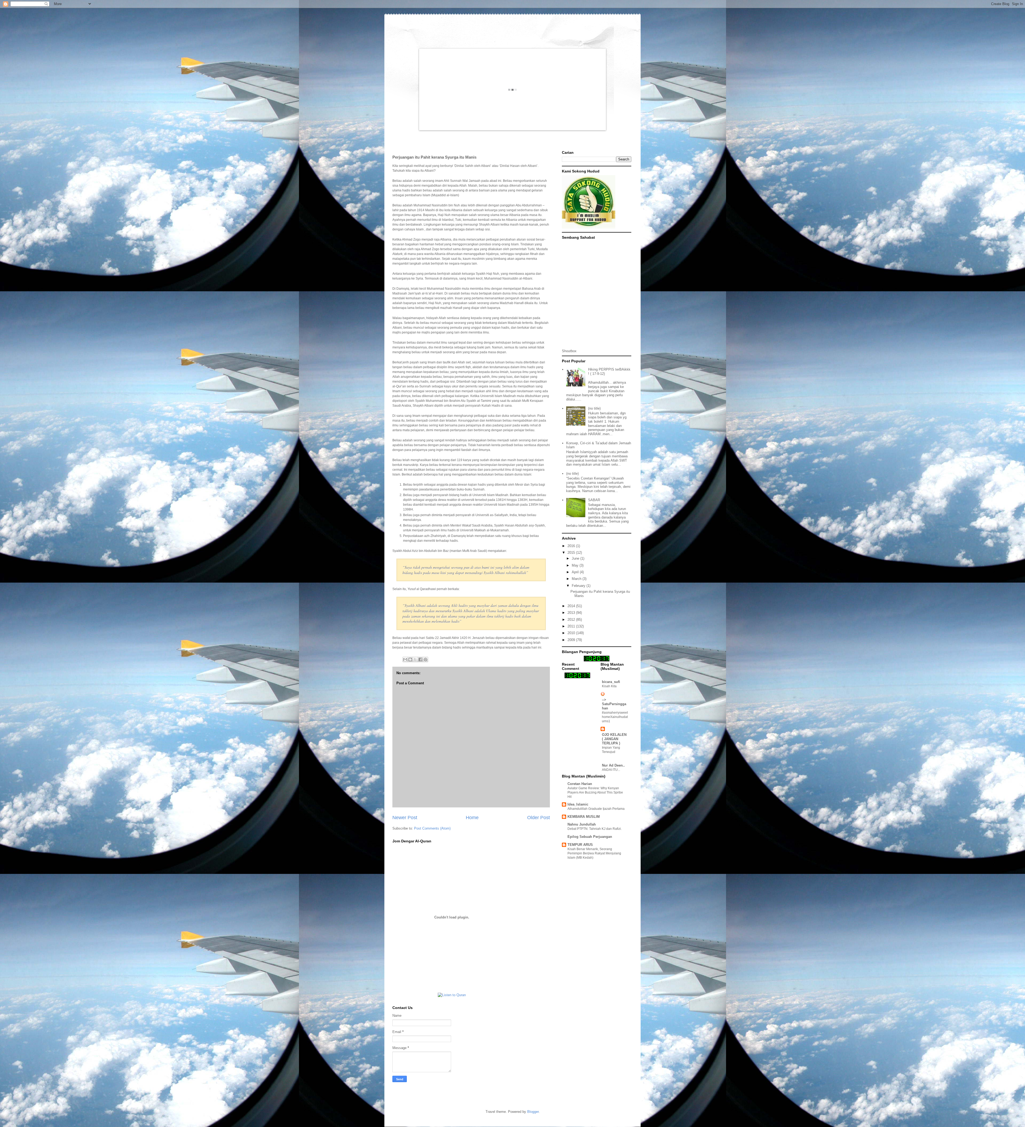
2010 (571, 633)
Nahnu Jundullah (581, 824)
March (577, 579)
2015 (571, 553)
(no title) (594, 408)
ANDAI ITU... (611, 770)
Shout (566, 351)
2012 (571, 620)
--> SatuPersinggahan (614, 704)
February (579, 586)
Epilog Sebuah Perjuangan (589, 837)
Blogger (533, 1112)
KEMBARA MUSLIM (583, 817)
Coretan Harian (579, 784)
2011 (571, 626)
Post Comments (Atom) (432, 828)
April (576, 572)
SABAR (594, 500)
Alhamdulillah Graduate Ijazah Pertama (596, 809)
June (576, 558)
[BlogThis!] (410, 659)
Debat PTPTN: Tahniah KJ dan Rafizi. (594, 829)
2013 (571, 613)
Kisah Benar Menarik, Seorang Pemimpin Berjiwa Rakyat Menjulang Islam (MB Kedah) (594, 853)
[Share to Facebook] (420, 659)
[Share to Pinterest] (425, 659)
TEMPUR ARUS (580, 845)
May (575, 565)
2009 (571, 640)
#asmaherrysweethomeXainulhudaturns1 (615, 717)
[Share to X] (415, 659)
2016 (571, 546)
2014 (571, 606)
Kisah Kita (609, 686)
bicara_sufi (611, 682)
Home (472, 817)
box (574, 351)
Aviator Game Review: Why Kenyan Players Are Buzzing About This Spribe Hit (595, 792)
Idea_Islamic (577, 804)
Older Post (538, 817)
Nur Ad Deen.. (613, 765)
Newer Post (404, 817)
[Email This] (405, 659)
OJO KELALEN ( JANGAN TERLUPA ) (614, 739)
